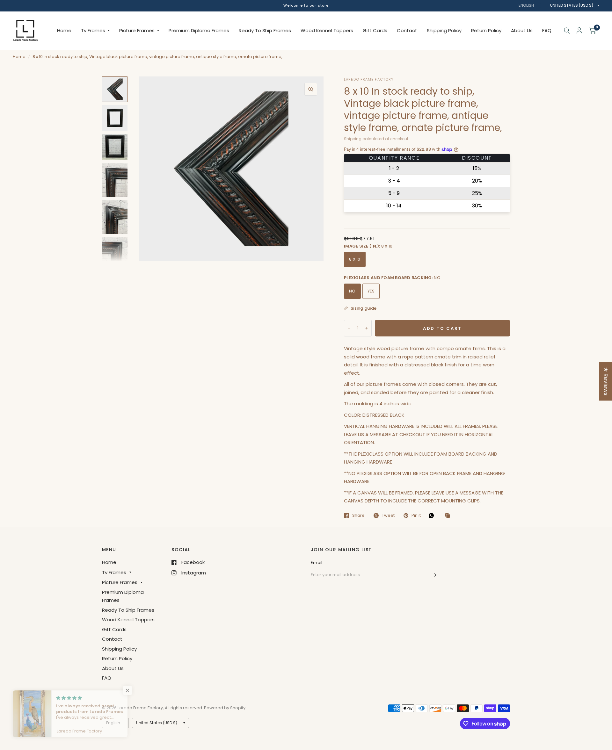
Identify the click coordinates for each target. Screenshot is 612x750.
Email (316, 562)
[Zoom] (310, 89)
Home (64, 30)
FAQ (546, 30)
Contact (407, 30)
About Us (522, 30)
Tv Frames (93, 30)
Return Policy (486, 30)
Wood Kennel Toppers (327, 30)
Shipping (352, 138)
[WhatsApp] (433, 515)
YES (371, 291)
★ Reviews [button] (606, 381)
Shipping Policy (444, 30)
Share (358, 515)
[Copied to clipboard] (449, 516)
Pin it (416, 515)
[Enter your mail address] (434, 574)
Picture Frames (137, 30)
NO (352, 291)
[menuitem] (64, 30)
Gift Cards (375, 30)
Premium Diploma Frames (199, 30)
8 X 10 (355, 259)
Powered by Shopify (224, 708)
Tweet (388, 515)
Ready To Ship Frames (265, 30)
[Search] (567, 30)
